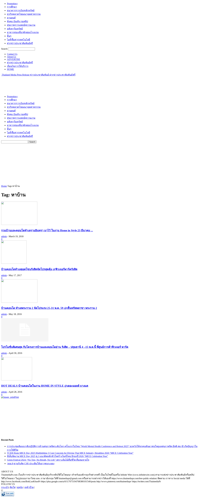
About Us (11, 56)
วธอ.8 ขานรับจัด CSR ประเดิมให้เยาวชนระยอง (30, 463)
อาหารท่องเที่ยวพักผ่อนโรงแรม (23, 32)
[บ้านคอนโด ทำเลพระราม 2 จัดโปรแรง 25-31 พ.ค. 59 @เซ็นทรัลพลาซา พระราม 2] (19, 302)
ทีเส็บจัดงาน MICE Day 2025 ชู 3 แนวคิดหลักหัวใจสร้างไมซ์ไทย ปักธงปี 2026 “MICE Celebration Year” (57, 456)
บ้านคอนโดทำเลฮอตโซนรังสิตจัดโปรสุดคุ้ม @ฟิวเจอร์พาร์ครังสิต (39, 269)
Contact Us (12, 54)
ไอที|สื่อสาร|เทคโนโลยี (18, 39)
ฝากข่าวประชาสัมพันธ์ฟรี (20, 43)
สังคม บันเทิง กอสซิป (17, 21)
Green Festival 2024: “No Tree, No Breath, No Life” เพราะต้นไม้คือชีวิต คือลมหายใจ (48, 460)
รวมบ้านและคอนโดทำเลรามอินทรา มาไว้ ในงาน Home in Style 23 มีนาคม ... (47, 230)
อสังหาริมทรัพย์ (15, 28)
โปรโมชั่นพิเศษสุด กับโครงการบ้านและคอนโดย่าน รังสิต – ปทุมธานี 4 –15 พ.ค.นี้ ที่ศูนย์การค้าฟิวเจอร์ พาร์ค (64, 346)
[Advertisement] (54, 83)
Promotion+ (12, 3)
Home (4, 186)
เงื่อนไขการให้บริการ (17, 66)
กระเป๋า (5, 487)
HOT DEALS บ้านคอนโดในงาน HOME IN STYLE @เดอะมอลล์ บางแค (44, 385)
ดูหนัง (20, 487)
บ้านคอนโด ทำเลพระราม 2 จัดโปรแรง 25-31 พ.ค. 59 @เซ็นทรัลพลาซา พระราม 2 (49, 308)
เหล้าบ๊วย (29, 487)
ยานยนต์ (11, 17)
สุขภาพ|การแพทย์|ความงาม (21, 25)
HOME (10, 69)
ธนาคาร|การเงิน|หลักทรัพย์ (20, 10)
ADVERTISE (13, 59)
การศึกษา (12, 7)
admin (4, 236)
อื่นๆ (9, 36)
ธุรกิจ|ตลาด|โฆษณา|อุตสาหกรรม (24, 14)
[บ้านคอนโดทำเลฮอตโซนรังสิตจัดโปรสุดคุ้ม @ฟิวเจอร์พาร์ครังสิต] (14, 263)
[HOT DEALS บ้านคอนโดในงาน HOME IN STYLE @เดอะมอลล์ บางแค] (16, 379)
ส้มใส (12, 487)
